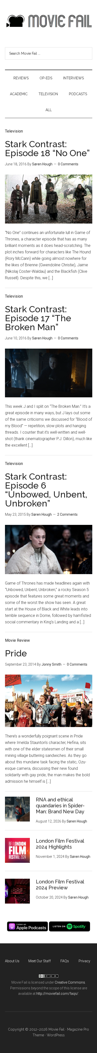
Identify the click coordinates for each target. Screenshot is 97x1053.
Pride (16, 653)
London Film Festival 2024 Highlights (60, 844)
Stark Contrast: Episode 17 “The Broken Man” (38, 318)
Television (14, 131)
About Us (12, 961)
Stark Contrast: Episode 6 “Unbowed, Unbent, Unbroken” (46, 489)
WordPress (56, 1035)
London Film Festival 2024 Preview (60, 885)
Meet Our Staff (39, 961)
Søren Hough (42, 164)
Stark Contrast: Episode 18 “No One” (47, 148)
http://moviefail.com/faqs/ (57, 994)
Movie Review (17, 640)
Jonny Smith (51, 664)
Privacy (84, 961)
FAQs (64, 961)
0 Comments (68, 164)
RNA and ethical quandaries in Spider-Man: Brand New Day (60, 806)
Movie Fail (48, 21)
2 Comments (67, 514)
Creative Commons (70, 982)
